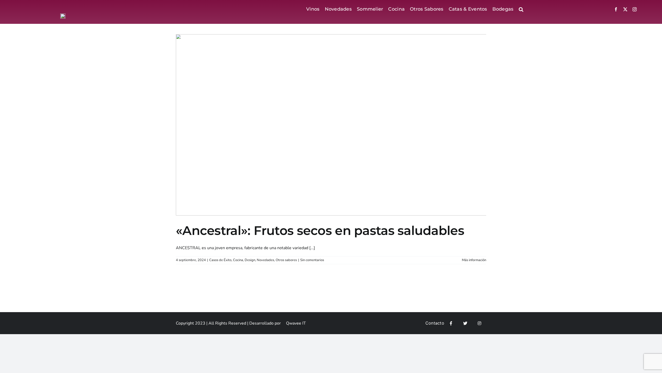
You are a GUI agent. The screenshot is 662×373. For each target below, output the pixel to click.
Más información (474, 260)
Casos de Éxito (220, 260)
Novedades (265, 260)
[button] (521, 9)
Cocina (238, 260)
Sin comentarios (312, 260)
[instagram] (635, 9)
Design (250, 260)
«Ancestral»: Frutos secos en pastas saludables (320, 230)
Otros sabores (286, 260)
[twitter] (625, 9)
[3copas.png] (62, 15)
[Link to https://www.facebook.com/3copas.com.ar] (451, 323)
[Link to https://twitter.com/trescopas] (465, 323)
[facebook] (616, 9)
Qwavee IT (296, 323)
